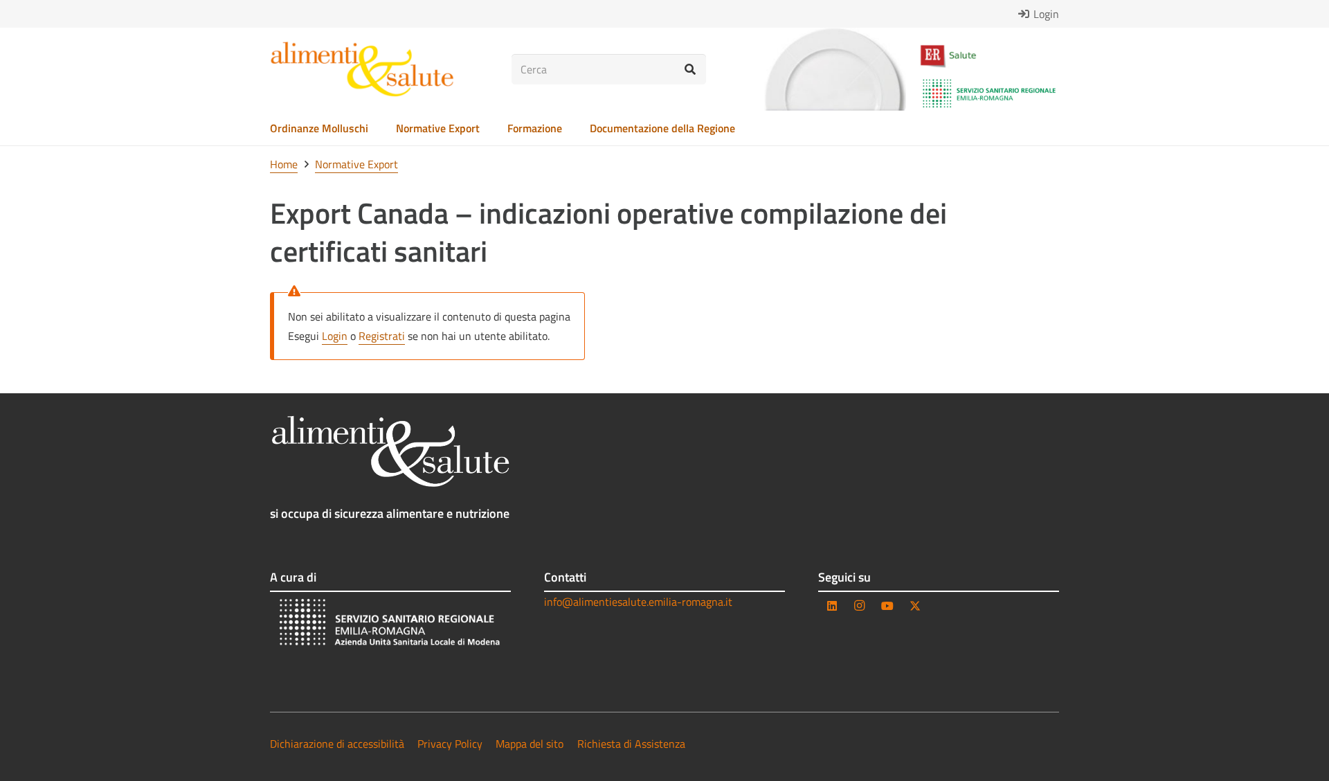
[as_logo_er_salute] (989, 56)
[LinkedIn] (832, 606)
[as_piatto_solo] (834, 69)
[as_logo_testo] (362, 69)
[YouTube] (887, 606)
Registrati (382, 335)
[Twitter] (915, 606)
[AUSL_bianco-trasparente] (390, 624)
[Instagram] (860, 606)
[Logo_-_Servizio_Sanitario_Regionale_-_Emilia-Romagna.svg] (989, 93)
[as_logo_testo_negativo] (390, 451)
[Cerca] (690, 69)
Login (334, 335)
